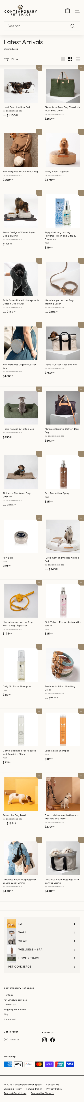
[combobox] (42, 26)
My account (10, 1019)
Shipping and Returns (15, 1009)
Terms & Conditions (15, 1093)
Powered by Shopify (42, 1093)
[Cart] (67, 10)
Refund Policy (34, 1088)
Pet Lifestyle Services (15, 1000)
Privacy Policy (54, 1088)
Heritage (8, 995)
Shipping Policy (13, 1088)
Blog (6, 1014)
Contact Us (10, 1004)
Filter (14, 59)
